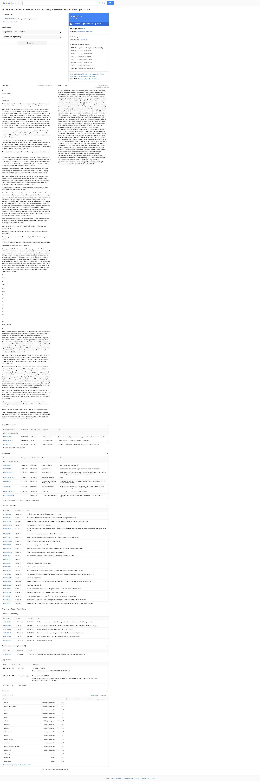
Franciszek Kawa (80, 31)
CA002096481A (7, 633)
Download (95, 695)
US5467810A (7, 465)
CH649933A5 (7, 574)
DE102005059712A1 (9, 477)
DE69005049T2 (7, 581)
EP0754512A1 (7, 570)
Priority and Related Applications (86, 76)
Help (153, 778)
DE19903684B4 (7, 578)
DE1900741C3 (7, 545)
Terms (137, 778)
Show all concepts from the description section (17, 765)
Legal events (95, 74)
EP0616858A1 (7, 534)
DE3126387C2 (7, 559)
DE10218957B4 (7, 469)
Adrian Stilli (89, 31)
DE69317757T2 (7, 525)
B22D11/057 (9, 19)
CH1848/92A (7, 622)
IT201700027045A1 (9, 495)
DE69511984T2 (7, 592)
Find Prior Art (89, 23)
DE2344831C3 (7, 589)
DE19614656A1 (7, 517)
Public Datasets (128, 778)
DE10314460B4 (7, 472)
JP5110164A (7, 629)
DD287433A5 (7, 556)
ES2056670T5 (7, 444)
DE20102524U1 (7, 585)
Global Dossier (89, 79)
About (107, 778)
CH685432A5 (7, 548)
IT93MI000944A (7, 625)
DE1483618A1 (7, 563)
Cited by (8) (87, 74)
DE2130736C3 (7, 567)
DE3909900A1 (7, 440)
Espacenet (81, 79)
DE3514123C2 (7, 437)
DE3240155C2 (7, 537)
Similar (99, 23)
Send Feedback (116, 778)
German (82, 28)
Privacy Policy (146, 778)
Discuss (96, 79)
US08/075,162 (7, 640)
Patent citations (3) (78, 74)
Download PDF (76, 23)
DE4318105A (7, 636)
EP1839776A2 (7, 599)
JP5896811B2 (7, 486)
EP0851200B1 (7, 528)
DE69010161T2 (7, 552)
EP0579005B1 (7, 596)
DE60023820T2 (7, 541)
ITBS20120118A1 (8, 491)
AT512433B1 (7, 481)
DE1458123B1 (7, 521)
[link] (20, 19)
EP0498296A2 (7, 514)
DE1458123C (7, 603)
